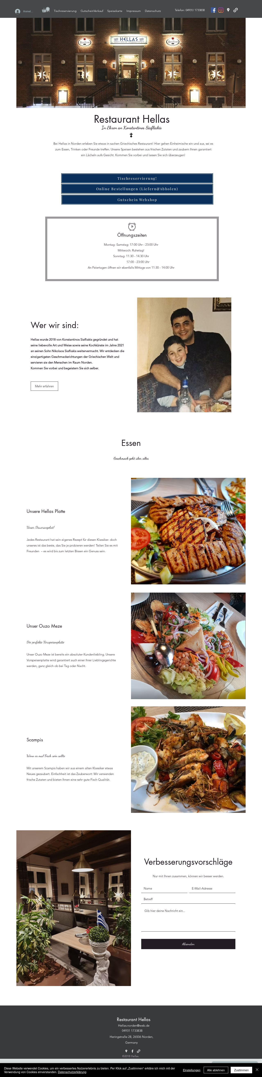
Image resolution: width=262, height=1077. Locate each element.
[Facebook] (132, 1051)
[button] (44, 386)
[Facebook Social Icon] (213, 10)
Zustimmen (241, 1070)
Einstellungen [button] (191, 1070)
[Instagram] (221, 10)
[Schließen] (257, 1070)
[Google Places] (228, 10)
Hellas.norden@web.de (133, 1025)
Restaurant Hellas (133, 1019)
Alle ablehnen (216, 1070)
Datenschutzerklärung (72, 1072)
